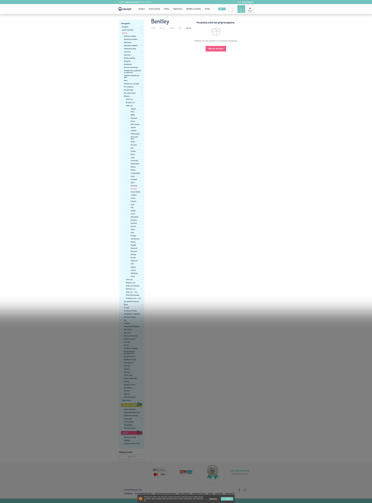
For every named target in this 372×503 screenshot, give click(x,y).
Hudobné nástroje (130, 348)
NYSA (133, 142)
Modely (127, 96)
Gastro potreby (127, 30)
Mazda (133, 242)
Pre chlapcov (129, 87)
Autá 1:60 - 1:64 (131, 292)
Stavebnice (128, 329)
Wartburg (134, 273)
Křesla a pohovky (130, 378)
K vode (126, 308)
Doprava (128, 494)
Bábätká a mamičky (130, 405)
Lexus (133, 214)
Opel (132, 183)
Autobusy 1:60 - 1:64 (133, 298)
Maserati (134, 248)
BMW (133, 115)
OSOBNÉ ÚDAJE (199, 494)
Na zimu (127, 391)
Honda (133, 151)
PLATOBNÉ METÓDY (144, 494)
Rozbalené (128, 64)
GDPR (210, 494)
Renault (134, 220)
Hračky (124, 33)
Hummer (134, 186)
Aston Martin (135, 192)
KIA (132, 148)
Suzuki (133, 258)
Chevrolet (134, 161)
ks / (132, 457)
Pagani (133, 267)
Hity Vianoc (128, 388)
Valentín (127, 366)
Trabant (133, 131)
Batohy (126, 381)
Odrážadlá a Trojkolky (132, 314)
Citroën (133, 201)
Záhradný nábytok (131, 45)
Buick (133, 154)
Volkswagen (135, 134)
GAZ (132, 233)
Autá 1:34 (129, 106)
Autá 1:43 (129, 99)
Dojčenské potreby (131, 415)
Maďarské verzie (130, 360)
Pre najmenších (129, 93)
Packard (134, 223)
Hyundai (134, 118)
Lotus (133, 176)
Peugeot (134, 179)
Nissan (133, 167)
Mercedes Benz (134, 138)
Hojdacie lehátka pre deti (131, 76)
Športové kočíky (130, 437)
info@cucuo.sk (247, 2)
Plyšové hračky (129, 339)
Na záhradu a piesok (131, 301)
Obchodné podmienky (166, 494)
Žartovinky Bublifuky (131, 326)
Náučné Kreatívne (130, 336)
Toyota (133, 127)
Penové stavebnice (131, 67)
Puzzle (126, 345)
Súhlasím (228, 499)
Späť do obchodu (215, 49)
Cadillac (134, 195)
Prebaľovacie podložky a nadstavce (132, 71)
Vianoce (127, 369)
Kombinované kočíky (132, 443)
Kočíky (125, 433)
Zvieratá (127, 342)
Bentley (134, 189)
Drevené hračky (130, 317)
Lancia (133, 270)
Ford (132, 112)
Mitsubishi (134, 217)
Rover (133, 121)
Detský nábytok (130, 409)
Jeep (132, 157)
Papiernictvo (126, 400)
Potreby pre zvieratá (131, 84)
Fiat (132, 207)
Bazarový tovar (129, 356)
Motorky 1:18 (130, 283)
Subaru (133, 226)
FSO (132, 264)
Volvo (133, 229)
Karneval (127, 333)
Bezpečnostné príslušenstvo (129, 352)
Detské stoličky (129, 58)
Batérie (126, 394)
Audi (132, 204)
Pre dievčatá (128, 90)
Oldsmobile (135, 164)
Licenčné (127, 52)
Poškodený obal (130, 49)
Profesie (127, 323)
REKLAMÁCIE (184, 494)
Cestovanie (128, 419)
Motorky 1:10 (130, 289)
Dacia (133, 276)
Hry (125, 320)
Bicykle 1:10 (130, 102)
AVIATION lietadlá (132, 295)
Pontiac (133, 236)
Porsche (134, 145)
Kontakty (230, 494)
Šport (126, 304)
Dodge (133, 211)
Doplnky (127, 440)
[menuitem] (142, 9)
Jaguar (133, 109)
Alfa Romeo (135, 239)
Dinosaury (127, 42)
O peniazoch (128, 363)
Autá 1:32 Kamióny (133, 286)
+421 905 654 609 (131, 2)
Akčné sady (128, 375)
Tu (145, 500)
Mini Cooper (135, 124)
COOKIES (219, 494)
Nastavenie (213, 499)
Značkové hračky (130, 311)
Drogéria (125, 27)
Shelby (133, 254)
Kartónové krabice (131, 39)
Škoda (133, 170)
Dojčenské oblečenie (132, 412)
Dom (125, 80)
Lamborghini (135, 173)
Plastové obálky (130, 36)
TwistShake (128, 425)
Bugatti (133, 245)
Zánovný (127, 55)
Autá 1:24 (129, 279)
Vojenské (134, 261)
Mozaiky (127, 372)
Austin (133, 198)
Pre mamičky (129, 422)
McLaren (134, 251)
